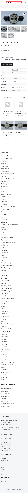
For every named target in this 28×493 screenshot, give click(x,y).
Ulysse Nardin (5, 357)
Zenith (3, 377)
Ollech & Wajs (5, 301)
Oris (2, 308)
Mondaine (4, 293)
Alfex (2, 163)
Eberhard (4, 230)
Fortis (3, 235)
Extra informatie (7, 64)
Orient (3, 306)
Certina (3, 199)
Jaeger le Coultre (6, 265)
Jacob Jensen (5, 263)
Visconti (3, 367)
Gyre (2, 247)
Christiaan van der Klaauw (9, 207)
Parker (3, 314)
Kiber (3, 273)
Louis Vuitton (5, 280)
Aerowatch (4, 156)
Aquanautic (5, 171)
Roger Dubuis (5, 331)
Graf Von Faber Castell (8, 242)
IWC (2, 260)
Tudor (3, 354)
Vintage (3, 406)
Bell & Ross (4, 181)
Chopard (4, 204)
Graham (3, 245)
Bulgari (3, 189)
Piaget (3, 321)
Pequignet (4, 319)
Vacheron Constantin (8, 362)
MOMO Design (6, 291)
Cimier (3, 212)
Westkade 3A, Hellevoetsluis (9, 420)
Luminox (4, 283)
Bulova (3, 191)
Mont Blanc (5, 296)
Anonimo (4, 169)
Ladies (3, 401)
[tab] (7, 64)
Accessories (5, 388)
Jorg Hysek (4, 268)
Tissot (3, 352)
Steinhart (4, 347)
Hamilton (4, 250)
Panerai (3, 311)
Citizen (3, 214)
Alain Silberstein (6, 158)
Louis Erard (4, 278)
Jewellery (4, 394)
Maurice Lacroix (6, 286)
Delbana (4, 222)
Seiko (3, 339)
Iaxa (2, 255)
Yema (3, 375)
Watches (7, 7)
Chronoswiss (5, 209)
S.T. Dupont (4, 336)
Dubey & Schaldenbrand (9, 224)
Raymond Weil (6, 329)
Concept (4, 391)
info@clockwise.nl (6, 424)
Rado (3, 326)
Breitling (4, 184)
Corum (3, 217)
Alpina (3, 166)
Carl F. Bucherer (6, 194)
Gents (11, 7)
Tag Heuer (4, 349)
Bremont (4, 186)
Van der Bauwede (7, 364)
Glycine (3, 240)
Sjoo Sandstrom (6, 344)
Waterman (4, 372)
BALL (2, 176)
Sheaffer (4, 342)
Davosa (3, 219)
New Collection (16, 59)
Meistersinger (5, 288)
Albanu (3, 161)
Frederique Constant (8, 237)
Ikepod (3, 258)
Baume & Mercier (6, 179)
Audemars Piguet (7, 174)
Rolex (3, 334)
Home (3, 7)
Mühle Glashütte (6, 298)
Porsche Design (6, 324)
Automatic (15, 70)
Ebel (2, 227)
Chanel (3, 202)
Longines (4, 275)
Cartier (3, 196)
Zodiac (3, 380)
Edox (2, 232)
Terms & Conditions (6, 434)
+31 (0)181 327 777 (6, 422)
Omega (3, 303)
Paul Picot (4, 316)
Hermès (3, 252)
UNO (2, 359)
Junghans (4, 270)
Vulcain (3, 370)
